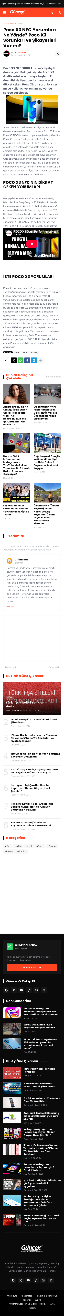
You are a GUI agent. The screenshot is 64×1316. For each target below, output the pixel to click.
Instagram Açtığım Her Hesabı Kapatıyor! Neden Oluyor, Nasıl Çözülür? (30, 788)
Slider (25, 352)
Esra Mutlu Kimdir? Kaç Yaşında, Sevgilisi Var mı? (39, 1026)
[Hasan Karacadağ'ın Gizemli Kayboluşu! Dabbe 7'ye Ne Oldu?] (12, 1219)
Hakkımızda (26, 1295)
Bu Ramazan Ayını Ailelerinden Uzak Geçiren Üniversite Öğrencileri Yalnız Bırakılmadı (45, 412)
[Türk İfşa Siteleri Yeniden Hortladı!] (12, 1073)
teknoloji (34, 352)
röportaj (52, 846)
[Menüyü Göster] (4, 12)
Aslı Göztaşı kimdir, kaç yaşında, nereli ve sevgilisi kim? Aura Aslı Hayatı (35, 771)
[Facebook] (27, 360)
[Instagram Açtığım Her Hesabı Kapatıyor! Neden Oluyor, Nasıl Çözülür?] (12, 1133)
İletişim (32, 1307)
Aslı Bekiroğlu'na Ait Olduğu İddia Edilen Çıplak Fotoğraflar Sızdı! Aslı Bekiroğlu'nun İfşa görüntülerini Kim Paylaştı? (15, 415)
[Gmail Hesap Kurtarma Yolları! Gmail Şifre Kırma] (12, 1088)
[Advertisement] (32, 894)
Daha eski (54, 667)
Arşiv (52, 1303)
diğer (8, 846)
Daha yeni (10, 667)
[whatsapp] (44, 990)
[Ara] (59, 12)
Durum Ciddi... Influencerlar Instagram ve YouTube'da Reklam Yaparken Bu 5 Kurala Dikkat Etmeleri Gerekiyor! (16, 465)
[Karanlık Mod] (52, 12)
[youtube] (21, 990)
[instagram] (36, 990)
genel (29, 846)
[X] (14, 360)
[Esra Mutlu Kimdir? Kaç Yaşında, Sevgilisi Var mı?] (12, 1029)
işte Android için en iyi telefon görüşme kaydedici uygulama (35, 755)
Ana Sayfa (8, 23)
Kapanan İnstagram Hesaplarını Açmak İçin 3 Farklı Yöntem (38, 1167)
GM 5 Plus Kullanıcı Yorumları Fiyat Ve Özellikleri (41, 1100)
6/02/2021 (19, 563)
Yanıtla (10, 606)
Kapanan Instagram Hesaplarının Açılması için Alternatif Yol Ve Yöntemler (40, 1011)
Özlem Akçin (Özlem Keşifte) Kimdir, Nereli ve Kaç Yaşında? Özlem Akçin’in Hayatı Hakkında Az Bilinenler (46, 514)
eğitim (18, 846)
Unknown (21, 559)
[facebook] (6, 990)
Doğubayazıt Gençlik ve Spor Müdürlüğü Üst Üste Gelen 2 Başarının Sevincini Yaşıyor (47, 462)
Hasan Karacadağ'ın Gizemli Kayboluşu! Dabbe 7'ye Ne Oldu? (31, 824)
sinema (9, 851)
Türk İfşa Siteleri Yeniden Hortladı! (18, 3)
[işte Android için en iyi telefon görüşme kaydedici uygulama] (12, 1184)
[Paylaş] (58, 53)
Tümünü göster (53, 376)
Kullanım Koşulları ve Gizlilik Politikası (28, 1303)
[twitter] (14, 990)
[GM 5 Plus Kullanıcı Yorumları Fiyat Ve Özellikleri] (12, 1102)
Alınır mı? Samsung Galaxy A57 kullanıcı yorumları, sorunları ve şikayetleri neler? (40, 1044)
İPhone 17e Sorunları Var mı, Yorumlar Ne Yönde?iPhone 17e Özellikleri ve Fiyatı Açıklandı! (34, 738)
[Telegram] (34, 360)
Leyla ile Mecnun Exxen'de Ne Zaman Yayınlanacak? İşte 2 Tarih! (16, 510)
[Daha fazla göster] (41, 360)
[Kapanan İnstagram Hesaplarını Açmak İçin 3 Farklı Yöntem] (12, 1168)
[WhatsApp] (20, 360)
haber (20, 23)
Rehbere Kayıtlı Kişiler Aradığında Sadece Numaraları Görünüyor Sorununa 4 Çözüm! (32, 806)
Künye (37, 1299)
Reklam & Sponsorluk (46, 1295)
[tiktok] (29, 990)
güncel (39, 846)
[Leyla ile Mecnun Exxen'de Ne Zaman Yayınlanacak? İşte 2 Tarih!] (16, 493)
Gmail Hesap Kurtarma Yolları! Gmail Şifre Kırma (34, 721)
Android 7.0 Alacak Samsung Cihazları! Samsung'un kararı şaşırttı (41, 1116)
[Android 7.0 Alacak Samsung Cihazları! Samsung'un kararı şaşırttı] (12, 1117)
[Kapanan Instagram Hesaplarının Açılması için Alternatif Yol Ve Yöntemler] (12, 1012)
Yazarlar (27, 1299)
